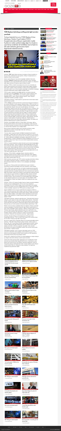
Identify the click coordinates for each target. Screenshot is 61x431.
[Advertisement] (30, 20)
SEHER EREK (46, 70)
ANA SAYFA (7, 0)
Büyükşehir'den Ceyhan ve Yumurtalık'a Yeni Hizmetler (48, 104)
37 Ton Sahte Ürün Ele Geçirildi (45, 108)
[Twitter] (6, 71)
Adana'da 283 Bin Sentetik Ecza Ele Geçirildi (47, 110)
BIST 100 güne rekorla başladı (11, 376)
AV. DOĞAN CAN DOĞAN (48, 65)
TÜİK (10, 74)
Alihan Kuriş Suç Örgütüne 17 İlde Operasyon (51, 45)
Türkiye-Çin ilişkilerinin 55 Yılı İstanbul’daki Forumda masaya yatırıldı (11, 263)
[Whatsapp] (9, 71)
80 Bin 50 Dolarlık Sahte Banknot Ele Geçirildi (50, 31)
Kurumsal (38, 427)
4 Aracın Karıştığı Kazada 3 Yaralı (45, 117)
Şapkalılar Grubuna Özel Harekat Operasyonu (47, 90)
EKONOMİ (12, 28)
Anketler (9, 427)
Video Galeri (14, 427)
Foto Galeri (20, 427)
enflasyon (11, 80)
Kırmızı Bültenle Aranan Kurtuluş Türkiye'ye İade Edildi (48, 94)
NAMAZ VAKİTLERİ (20, 0)
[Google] (7, 71)
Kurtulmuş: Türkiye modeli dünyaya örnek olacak (51, 49)
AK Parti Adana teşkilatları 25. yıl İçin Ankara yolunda (48, 105)
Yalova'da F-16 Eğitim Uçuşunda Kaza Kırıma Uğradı (48, 112)
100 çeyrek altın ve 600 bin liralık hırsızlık (51, 35)
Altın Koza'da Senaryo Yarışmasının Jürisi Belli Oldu (48, 99)
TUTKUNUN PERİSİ (47, 55)
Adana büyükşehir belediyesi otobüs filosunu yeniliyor (51, 38)
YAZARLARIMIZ (13, 0)
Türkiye (9, 102)
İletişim (43, 427)
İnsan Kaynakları (31, 427)
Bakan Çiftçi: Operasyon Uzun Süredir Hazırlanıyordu (52, 42)
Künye (26, 427)
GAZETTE (8, 429)
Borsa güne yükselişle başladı (11, 347)
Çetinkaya (16, 93)
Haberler (8, 28)
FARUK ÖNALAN (46, 60)
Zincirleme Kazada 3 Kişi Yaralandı (45, 106)
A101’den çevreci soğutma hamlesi (29, 261)
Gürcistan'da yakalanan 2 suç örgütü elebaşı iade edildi (48, 102)
